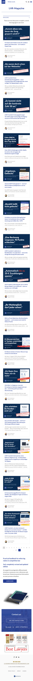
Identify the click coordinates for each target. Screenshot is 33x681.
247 (16, 550)
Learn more (9, 581)
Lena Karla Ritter (11, 194)
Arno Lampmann (11, 92)
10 (26, 547)
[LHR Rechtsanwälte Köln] (3, 2)
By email (8, 627)
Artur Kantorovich (11, 55)
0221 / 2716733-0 (21, 627)
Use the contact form (16, 620)
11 (29, 547)
